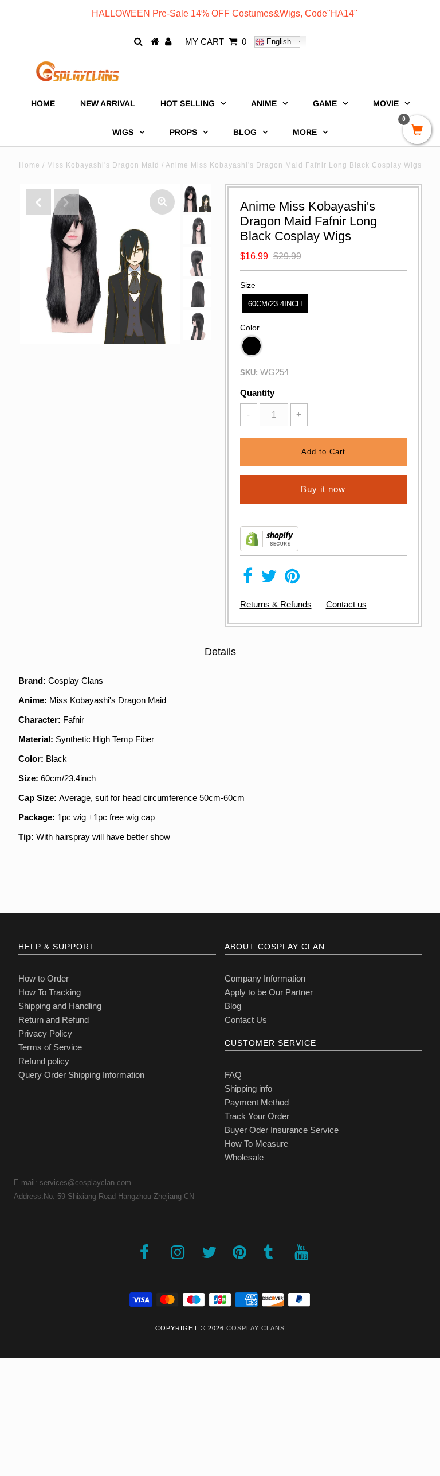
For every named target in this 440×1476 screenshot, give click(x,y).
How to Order (43, 978)
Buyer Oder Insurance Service (282, 1130)
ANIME (264, 103)
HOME (43, 103)
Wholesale (244, 1157)
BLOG (245, 132)
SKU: (249, 372)
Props (183, 132)
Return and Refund (53, 1020)
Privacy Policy (45, 1033)
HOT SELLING (187, 103)
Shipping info (248, 1088)
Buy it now (323, 489)
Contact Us (246, 1020)
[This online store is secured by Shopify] (269, 548)
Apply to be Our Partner (269, 992)
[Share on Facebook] (248, 579)
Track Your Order (257, 1116)
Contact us (346, 604)
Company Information (265, 978)
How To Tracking (49, 992)
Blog (233, 1006)
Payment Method (257, 1102)
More (305, 132)
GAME (325, 103)
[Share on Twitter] (269, 579)
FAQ (233, 1075)
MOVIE (386, 103)
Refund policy (43, 1061)
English (277, 41)
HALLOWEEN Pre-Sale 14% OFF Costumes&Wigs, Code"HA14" (225, 13)
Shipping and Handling (59, 1006)
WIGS (122, 132)
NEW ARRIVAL (107, 103)
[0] (417, 130)
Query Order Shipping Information (81, 1075)
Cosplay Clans (255, 1328)
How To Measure (256, 1143)
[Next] (66, 202)
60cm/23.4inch (275, 303)
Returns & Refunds (276, 604)
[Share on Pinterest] (292, 579)
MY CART (215, 41)
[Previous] (38, 202)
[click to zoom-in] (162, 202)
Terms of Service (50, 1047)
